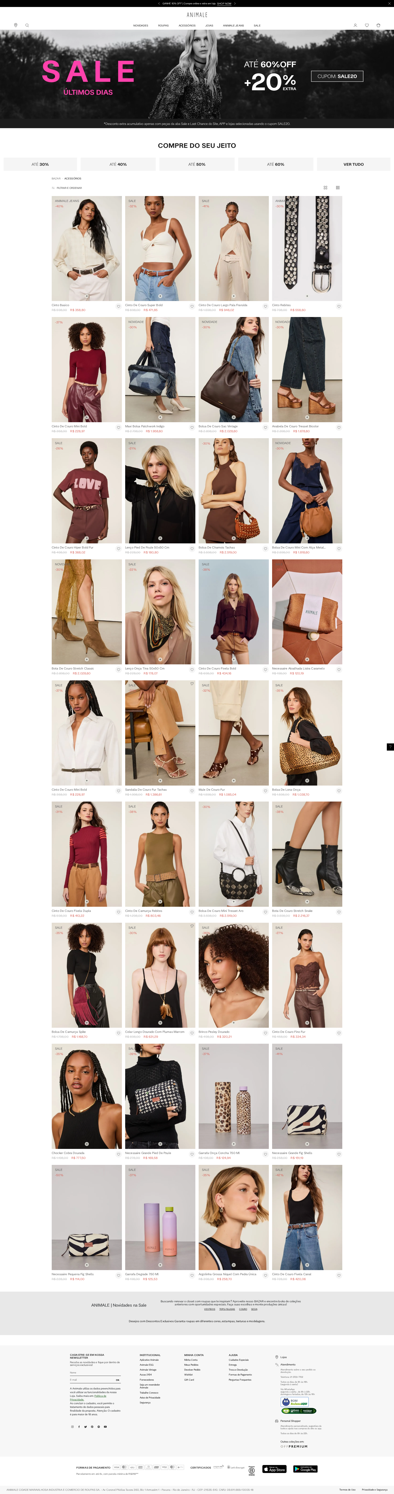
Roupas (163, 25)
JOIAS (209, 25)
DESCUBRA (222, 3)
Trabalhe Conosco (149, 1281)
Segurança (145, 1291)
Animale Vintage (148, 1258)
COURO (243, 1197)
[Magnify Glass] (27, 25)
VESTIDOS (209, 1197)
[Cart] (378, 25)
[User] (355, 25)
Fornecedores (147, 1268)
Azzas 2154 (146, 1263)
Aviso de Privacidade (150, 1286)
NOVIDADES (140, 25)
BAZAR (56, 54)
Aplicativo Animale (149, 1248)
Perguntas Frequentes (240, 1268)
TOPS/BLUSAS (227, 1197)
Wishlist (188, 1263)
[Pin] (15, 25)
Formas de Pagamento (240, 1263)
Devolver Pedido (192, 1258)
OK (117, 1268)
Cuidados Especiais (239, 1248)
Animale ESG (146, 1253)
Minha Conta (190, 1248)
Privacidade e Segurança (374, 1378)
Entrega (233, 1253)
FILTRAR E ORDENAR (69, 64)
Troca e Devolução (238, 1258)
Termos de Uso (347, 1378)
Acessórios (187, 25)
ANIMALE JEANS (233, 25)
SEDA (254, 1197)
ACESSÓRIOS (72, 54)
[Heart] (367, 25)
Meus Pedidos (191, 1253)
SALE (257, 25)
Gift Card (189, 1268)
